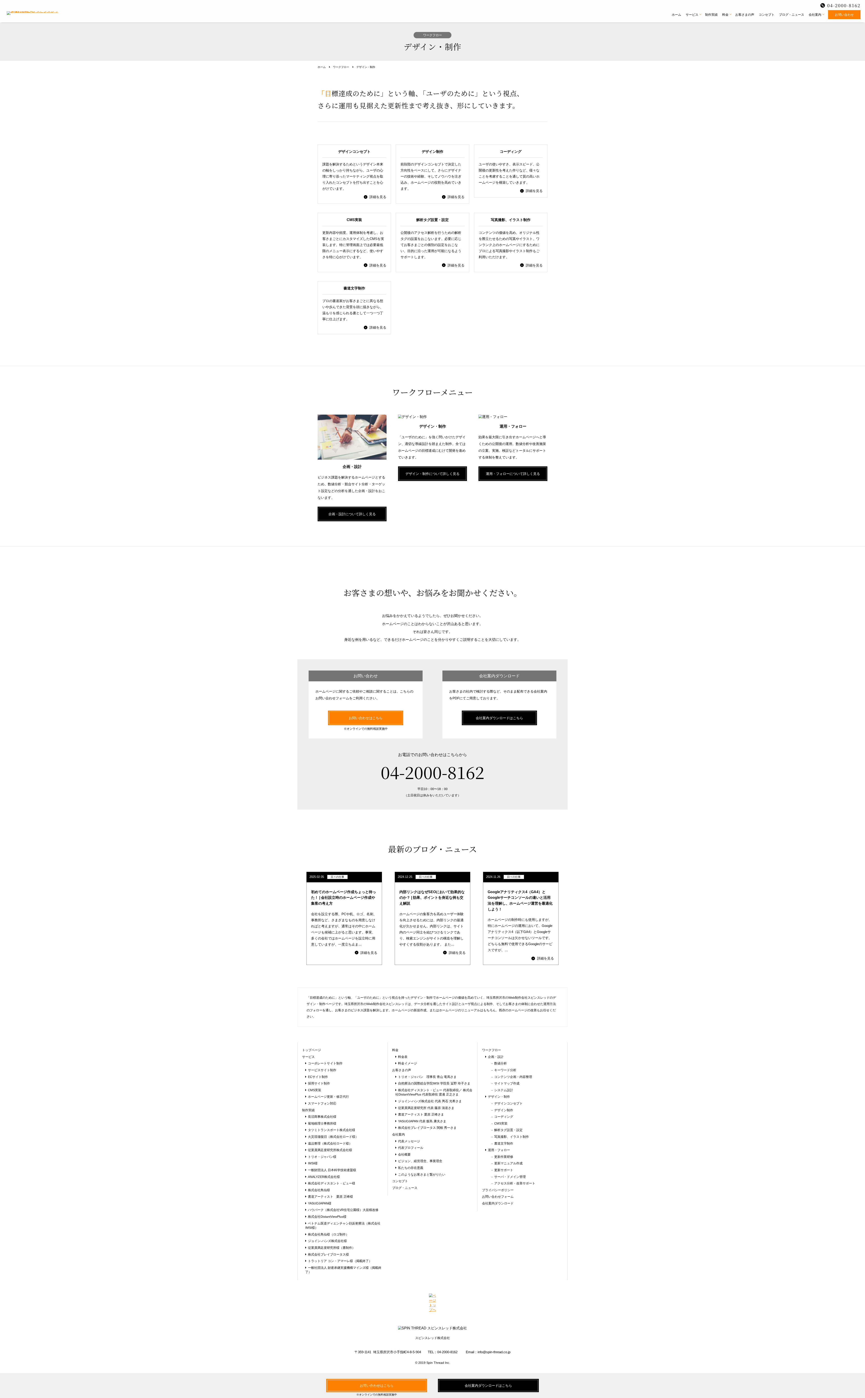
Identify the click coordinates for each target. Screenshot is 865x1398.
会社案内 (815, 14)
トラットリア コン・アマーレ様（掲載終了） (340, 1261)
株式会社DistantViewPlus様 (327, 1216)
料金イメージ (407, 1063)
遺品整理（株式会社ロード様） (330, 1143)
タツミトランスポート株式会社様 (331, 1130)
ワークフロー (491, 1050)
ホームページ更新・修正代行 (328, 1096)
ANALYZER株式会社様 (324, 1177)
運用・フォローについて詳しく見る (513, 474)
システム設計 (502, 1090)
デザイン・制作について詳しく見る (432, 474)
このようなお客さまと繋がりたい (421, 1174)
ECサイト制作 (318, 1077)
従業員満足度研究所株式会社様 (330, 1150)
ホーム (676, 14)
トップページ (311, 1050)
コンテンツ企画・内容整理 (512, 1077)
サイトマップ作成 (505, 1083)
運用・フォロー (499, 1150)
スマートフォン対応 (322, 1103)
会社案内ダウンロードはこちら (499, 718)
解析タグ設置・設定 (507, 1130)
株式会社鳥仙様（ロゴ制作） (328, 1234)
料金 (725, 14)
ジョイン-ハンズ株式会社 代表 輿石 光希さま (430, 1101)
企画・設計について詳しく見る (352, 514)
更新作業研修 (502, 1157)
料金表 (402, 1057)
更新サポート (502, 1170)
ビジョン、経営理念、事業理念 (420, 1161)
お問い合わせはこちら (365, 718)
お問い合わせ (844, 14)
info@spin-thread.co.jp (494, 1352)
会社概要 (404, 1154)
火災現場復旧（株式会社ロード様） (333, 1136)
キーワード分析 (504, 1070)
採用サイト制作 (319, 1083)
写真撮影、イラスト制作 (510, 1136)
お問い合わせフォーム (498, 1196)
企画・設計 (496, 1057)
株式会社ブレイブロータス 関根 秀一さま (427, 1127)
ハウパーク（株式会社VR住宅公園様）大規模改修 (343, 1210)
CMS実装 (314, 1090)
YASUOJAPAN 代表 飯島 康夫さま (422, 1121)
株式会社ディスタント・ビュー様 (331, 1183)
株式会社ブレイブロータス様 (328, 1254)
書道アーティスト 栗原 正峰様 (330, 1196)
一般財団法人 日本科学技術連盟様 (332, 1170)
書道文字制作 (502, 1143)
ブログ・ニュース (791, 14)
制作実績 (711, 14)
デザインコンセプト (507, 1103)
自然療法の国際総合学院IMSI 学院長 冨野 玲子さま (434, 1083)
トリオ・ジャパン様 (322, 1157)
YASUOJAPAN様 (319, 1203)
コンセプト (766, 14)
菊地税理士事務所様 (322, 1123)
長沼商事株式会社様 (322, 1116)
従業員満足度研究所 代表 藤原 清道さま (426, 1108)
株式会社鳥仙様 (319, 1190)
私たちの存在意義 (410, 1168)
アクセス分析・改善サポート (513, 1183)
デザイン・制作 (499, 1096)
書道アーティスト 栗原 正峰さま (421, 1114)
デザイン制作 (502, 1110)
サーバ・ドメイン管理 (509, 1177)
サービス (692, 14)
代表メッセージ (409, 1141)
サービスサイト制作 (322, 1070)
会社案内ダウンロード (498, 1203)
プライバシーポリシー (498, 1190)
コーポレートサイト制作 (325, 1063)
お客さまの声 (744, 14)
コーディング (502, 1116)
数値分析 (499, 1063)
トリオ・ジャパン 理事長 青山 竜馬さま (427, 1077)
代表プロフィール (410, 1148)
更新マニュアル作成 (507, 1163)
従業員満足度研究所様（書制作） (331, 1247)
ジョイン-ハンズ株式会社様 (327, 1241)
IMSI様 (313, 1163)
